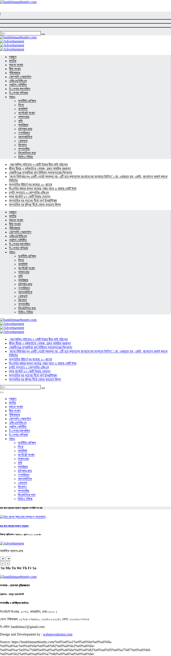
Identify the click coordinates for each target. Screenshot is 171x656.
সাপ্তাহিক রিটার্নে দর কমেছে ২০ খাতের (30, 184)
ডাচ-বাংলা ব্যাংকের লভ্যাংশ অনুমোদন (14, 526)
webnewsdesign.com (57, 634)
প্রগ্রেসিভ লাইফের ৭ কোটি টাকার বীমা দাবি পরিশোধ (38, 164)
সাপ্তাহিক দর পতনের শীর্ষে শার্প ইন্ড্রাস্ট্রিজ (33, 200)
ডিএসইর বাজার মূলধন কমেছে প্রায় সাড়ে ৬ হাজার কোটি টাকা (42, 188)
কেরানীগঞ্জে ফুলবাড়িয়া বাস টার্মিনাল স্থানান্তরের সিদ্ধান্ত (40, 172)
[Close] (2, 392)
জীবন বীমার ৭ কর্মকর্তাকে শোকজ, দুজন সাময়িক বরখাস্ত (40, 168)
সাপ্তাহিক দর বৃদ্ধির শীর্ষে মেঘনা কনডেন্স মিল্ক (35, 204)
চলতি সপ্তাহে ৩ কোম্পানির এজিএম (29, 192)
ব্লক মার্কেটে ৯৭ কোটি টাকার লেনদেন (29, 196)
